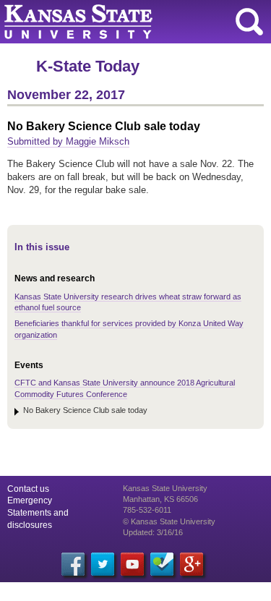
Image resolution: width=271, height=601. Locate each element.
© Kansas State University (169, 521)
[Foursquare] (161, 564)
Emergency (29, 500)
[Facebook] (73, 564)
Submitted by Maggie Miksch (68, 141)
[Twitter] (102, 564)
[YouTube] (132, 564)
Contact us (28, 489)
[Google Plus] (191, 564)
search (249, 21)
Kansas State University (132, 21)
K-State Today (87, 66)
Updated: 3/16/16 (153, 532)
